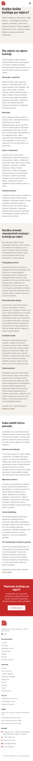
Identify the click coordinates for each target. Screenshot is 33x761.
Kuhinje (3, 668)
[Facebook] (2, 634)
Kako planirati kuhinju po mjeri (11, 720)
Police (3, 688)
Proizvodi (4, 645)
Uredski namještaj (7, 674)
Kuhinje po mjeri (8, 409)
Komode (4, 685)
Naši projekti (7, 572)
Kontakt (4, 657)
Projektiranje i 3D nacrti (9, 698)
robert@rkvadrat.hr (10, 743)
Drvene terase (6, 691)
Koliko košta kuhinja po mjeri (11, 718)
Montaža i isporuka (7, 704)
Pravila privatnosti (7, 660)
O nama (4, 643)
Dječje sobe (5, 679)
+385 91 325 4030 (9, 740)
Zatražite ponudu (16, 608)
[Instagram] (5, 634)
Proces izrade (6, 651)
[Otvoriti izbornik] (30, 3)
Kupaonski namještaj (8, 677)
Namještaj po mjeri (7, 648)
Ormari (3, 682)
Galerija (3, 654)
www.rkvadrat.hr (9, 747)
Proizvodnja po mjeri (8, 701)
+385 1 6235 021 (9, 737)
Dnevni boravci (6, 671)
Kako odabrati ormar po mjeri (11, 723)
